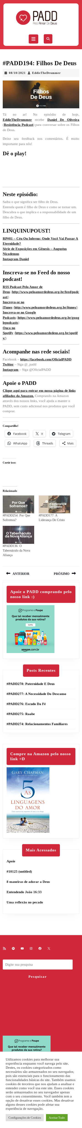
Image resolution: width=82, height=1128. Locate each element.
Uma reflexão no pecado (25, 902)
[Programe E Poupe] (30, 629)
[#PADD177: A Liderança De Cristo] (54, 504)
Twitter (8, 364)
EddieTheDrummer (46, 73)
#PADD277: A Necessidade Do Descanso (36, 694)
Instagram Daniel (16, 259)
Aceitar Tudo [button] (57, 1117)
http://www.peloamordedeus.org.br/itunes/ (45, 307)
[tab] (33, 39)
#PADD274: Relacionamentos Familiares (37, 724)
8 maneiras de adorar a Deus (28, 882)
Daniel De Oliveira (63, 120)
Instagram (10, 369)
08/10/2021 (17, 73)
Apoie (11, 861)
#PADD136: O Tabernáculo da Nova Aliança (16, 550)
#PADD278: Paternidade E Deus (31, 684)
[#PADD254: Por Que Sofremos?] (18, 504)
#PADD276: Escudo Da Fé (26, 704)
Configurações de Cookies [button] (24, 1117)
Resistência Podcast (18, 125)
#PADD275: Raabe (21, 714)
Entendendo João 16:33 (24, 892)
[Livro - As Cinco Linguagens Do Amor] (28, 799)
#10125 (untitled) (19, 871)
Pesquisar (37, 976)
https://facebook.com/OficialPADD (46, 359)
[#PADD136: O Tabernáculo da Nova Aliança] (18, 535)
